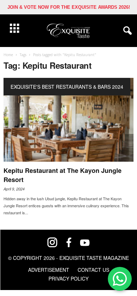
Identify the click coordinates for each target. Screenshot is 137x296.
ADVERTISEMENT (48, 269)
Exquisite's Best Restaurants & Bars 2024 (67, 86)
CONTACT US (93, 269)
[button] (126, 31)
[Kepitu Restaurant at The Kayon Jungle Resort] (68, 120)
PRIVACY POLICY (68, 278)
